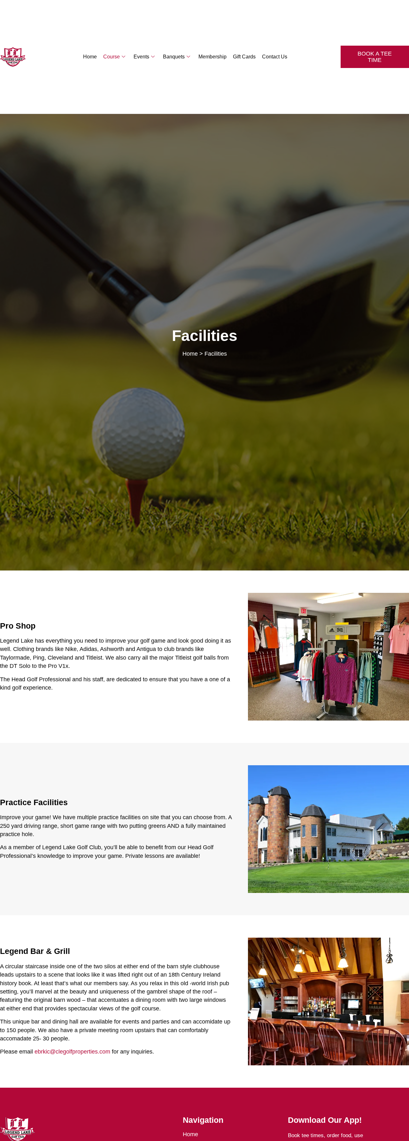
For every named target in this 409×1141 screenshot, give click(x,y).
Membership (212, 56)
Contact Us (274, 56)
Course (111, 56)
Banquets (174, 56)
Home (90, 56)
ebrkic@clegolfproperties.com (72, 1051)
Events (141, 56)
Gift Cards (244, 56)
